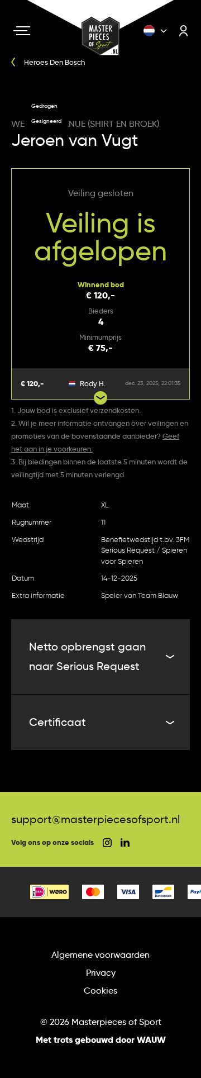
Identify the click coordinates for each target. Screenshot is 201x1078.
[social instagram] (107, 842)
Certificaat (57, 722)
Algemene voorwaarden (100, 954)
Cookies (100, 990)
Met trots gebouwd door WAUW (101, 1040)
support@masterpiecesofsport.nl (95, 819)
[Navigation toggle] (21, 30)
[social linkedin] (125, 842)
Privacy (101, 972)
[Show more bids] (100, 398)
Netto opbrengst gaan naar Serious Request (87, 656)
